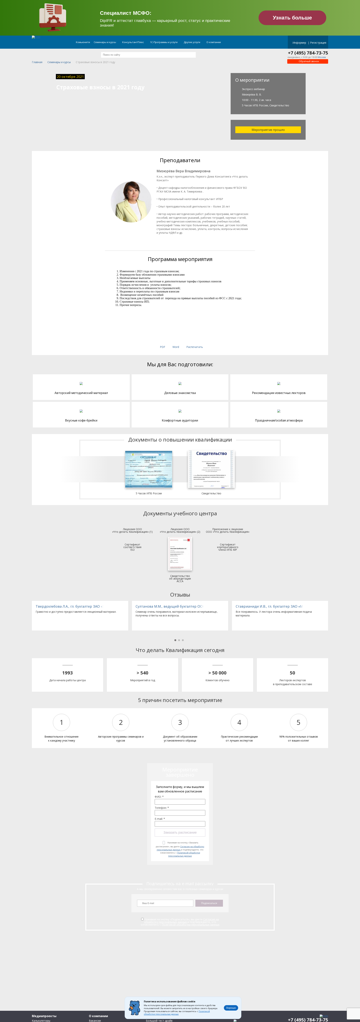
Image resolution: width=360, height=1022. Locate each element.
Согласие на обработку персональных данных (180, 848)
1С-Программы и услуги (164, 42)
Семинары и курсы (105, 42)
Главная (37, 62)
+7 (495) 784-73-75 (308, 53)
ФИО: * (159, 796)
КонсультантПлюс (133, 42)
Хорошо (231, 1007)
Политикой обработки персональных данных (184, 854)
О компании (213, 42)
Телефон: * (162, 807)
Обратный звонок (308, 61)
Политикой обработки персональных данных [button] (177, 1013)
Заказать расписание (180, 832)
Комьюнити (83, 42)
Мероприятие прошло (268, 130)
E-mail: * (160, 819)
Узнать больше (292, 18)
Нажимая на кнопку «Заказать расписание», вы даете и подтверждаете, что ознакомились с (180, 849)
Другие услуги (192, 42)
